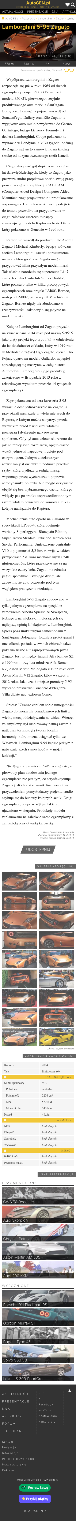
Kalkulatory (47, 1421)
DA (55, 11)
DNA (6, 1409)
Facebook (46, 1404)
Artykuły (12, 1416)
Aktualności (12, 11)
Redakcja (9, 1447)
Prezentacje (37, 11)
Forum (9, 1423)
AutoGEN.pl (12, 18)
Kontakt (7, 1441)
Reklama (8, 1470)
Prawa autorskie (14, 1464)
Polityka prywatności (18, 1458)
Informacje (10, 1453)
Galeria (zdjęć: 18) (55, 866)
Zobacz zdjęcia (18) (53, 56)
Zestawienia (48, 1415)
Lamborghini (45, 18)
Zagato (60, 18)
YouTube (45, 1410)
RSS (42, 1393)
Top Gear (12, 1431)
